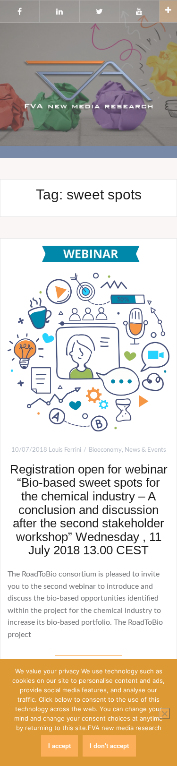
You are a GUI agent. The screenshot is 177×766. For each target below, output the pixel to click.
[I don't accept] (164, 713)
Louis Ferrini (65, 450)
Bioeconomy (105, 450)
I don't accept (109, 745)
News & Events (145, 450)
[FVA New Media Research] (89, 83)
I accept (59, 745)
